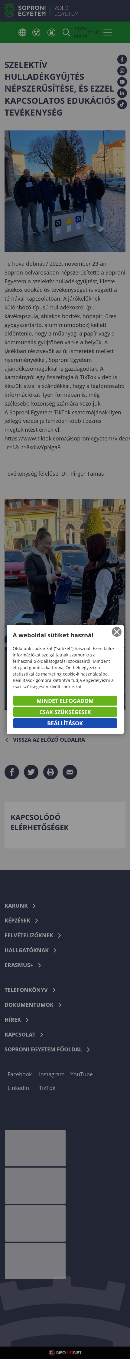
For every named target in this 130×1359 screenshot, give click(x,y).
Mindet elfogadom (65, 700)
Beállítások (65, 723)
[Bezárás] (116, 631)
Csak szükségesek (65, 712)
